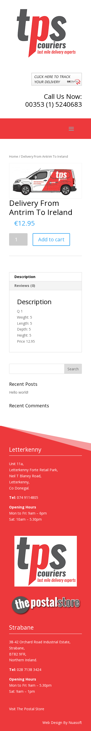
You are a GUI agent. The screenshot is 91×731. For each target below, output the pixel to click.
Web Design (52, 722)
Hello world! (18, 392)
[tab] (45, 276)
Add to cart (51, 239)
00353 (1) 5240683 (53, 104)
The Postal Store (30, 708)
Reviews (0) (24, 285)
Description (24, 276)
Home (13, 156)
